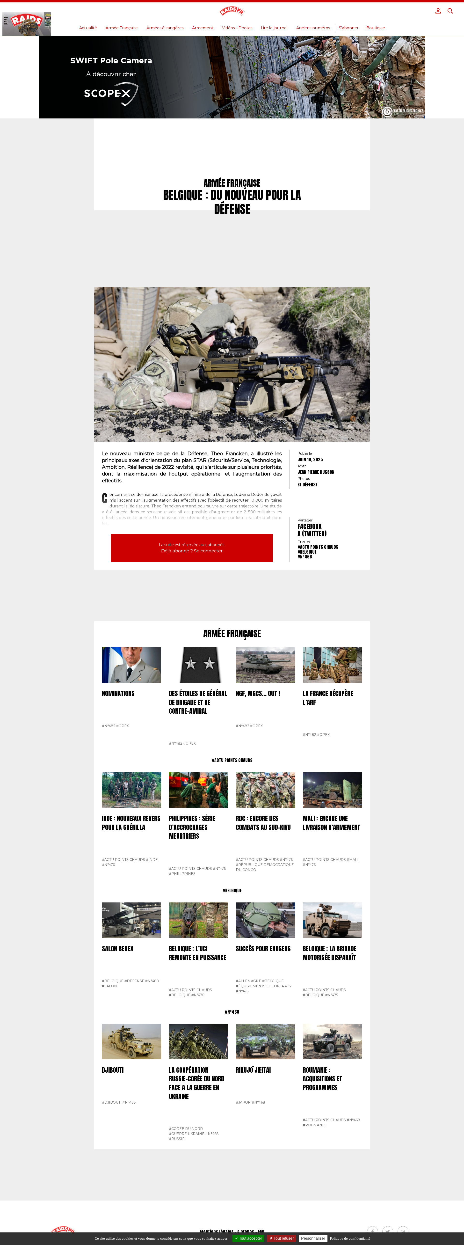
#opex (122, 726)
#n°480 (152, 981)
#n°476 (108, 865)
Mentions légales (217, 1231)
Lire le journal (274, 28)
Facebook (309, 526)
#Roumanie (314, 1125)
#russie (177, 1139)
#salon (109, 986)
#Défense (134, 981)
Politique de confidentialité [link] (350, 1238)
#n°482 (108, 726)
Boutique (375, 28)
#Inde (152, 859)
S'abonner (349, 28)
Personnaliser (313, 1238)
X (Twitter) (311, 533)
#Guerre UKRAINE (186, 1134)
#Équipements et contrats (263, 986)
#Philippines (182, 874)
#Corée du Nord (186, 1129)
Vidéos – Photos (237, 28)
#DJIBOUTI (112, 1102)
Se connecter (208, 551)
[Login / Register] (438, 11)
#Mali (352, 859)
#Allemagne (248, 981)
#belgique (307, 552)
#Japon (243, 1102)
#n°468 (304, 556)
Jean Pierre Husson (315, 472)
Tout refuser (283, 1238)
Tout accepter (250, 1238)
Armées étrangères (164, 28)
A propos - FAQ (250, 1231)
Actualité (88, 28)
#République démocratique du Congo (265, 867)
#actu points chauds (317, 547)
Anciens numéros (313, 28)
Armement (202, 28)
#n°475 (242, 991)
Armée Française (122, 28)
